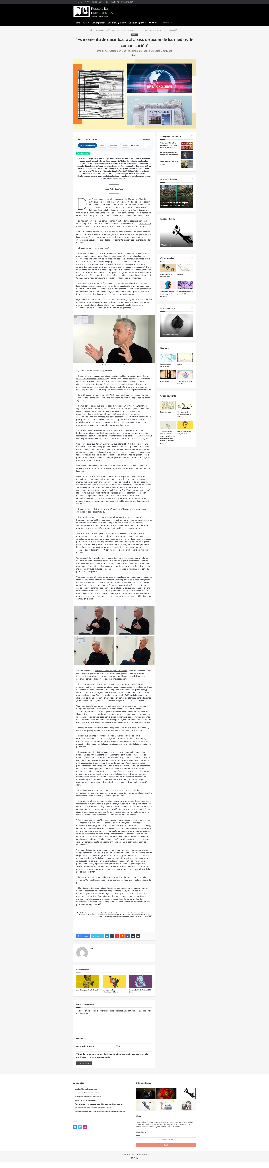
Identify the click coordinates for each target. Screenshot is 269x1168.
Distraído (165, 245)
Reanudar (113, 145)
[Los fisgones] (168, 374)
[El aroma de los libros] (166, 1105)
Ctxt (134, 55)
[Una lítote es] (186, 1093)
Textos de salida (81, 23)
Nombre (80, 1038)
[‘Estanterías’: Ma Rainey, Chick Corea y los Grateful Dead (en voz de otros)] (187, 146)
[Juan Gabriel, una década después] (87, 981)
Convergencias (98, 23)
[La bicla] (185, 357)
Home (95, 30)
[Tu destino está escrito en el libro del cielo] (185, 405)
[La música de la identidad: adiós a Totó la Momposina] (187, 155)
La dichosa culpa (165, 412)
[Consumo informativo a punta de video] (185, 285)
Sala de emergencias (116, 23)
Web (118, 1046)
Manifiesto (114, 2)
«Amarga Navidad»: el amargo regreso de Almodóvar (167, 294)
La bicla (179, 364)
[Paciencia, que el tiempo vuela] (168, 357)
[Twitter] (77, 1121)
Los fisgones (164, 381)
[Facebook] (74, 1121)
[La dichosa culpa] (168, 405)
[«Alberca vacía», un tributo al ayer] (168, 268)
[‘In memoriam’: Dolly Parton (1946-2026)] (140, 981)
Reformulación (167, 334)
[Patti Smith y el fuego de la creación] (187, 164)
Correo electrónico (85, 1046)
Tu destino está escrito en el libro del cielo (184, 414)
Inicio (94, 2)
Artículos (103, 30)
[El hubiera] (185, 268)
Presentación (127, 2)
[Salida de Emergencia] (93, 11)
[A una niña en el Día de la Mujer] (185, 374)
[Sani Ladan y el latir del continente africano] (114, 981)
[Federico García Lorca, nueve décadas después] (186, 1105)
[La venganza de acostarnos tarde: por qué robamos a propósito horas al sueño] (146, 1093)
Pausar (102, 145)
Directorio (103, 2)
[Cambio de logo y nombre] (146, 1105)
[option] (176, 196)
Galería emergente (136, 23)
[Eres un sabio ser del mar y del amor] (185, 425)
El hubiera (180, 274)
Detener (125, 145)
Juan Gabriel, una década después (87, 990)
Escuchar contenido (87, 145)
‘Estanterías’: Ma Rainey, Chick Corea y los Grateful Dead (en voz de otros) (168, 145)
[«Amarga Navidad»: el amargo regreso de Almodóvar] (168, 285)
